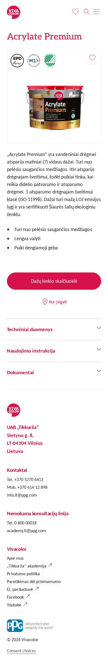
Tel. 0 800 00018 (22, 522)
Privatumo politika (23, 573)
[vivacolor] (13, 11)
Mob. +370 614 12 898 (27, 487)
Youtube (14, 604)
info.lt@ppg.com (22, 495)
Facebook (15, 597)
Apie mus (15, 558)
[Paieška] (86, 11)
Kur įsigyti (58, 301)
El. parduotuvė (20, 589)
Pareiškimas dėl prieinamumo (34, 581)
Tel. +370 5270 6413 (25, 479)
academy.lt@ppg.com (26, 530)
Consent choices (21, 650)
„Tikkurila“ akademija (26, 566)
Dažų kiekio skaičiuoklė (54, 281)
